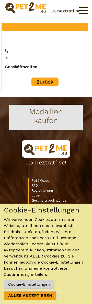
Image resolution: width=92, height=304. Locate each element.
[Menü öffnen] (83, 10)
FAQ (34, 185)
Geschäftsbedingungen (49, 200)
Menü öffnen (83, 10)
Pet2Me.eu (40, 181)
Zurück (45, 82)
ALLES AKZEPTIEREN (30, 295)
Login (35, 195)
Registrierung (42, 190)
